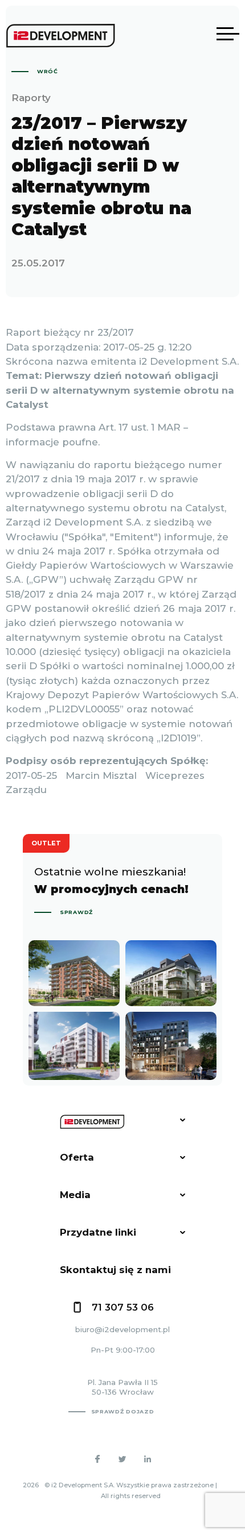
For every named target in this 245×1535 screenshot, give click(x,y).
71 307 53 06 (123, 1307)
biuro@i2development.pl (122, 1329)
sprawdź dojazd (122, 1411)
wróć (47, 71)
